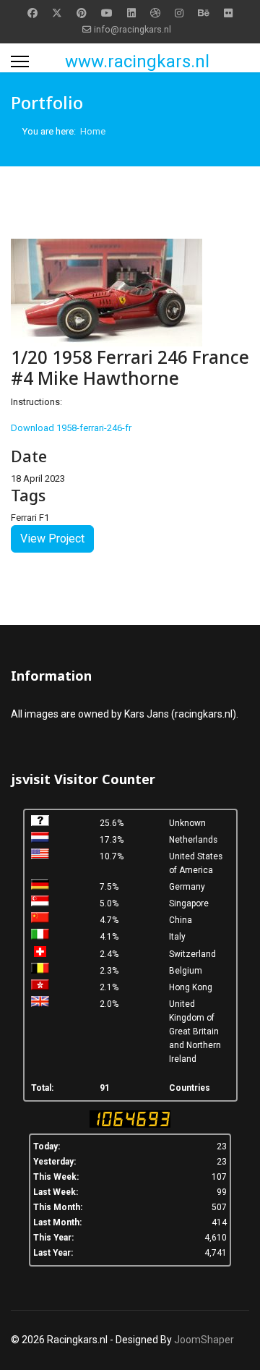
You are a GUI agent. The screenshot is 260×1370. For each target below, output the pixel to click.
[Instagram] (179, 13)
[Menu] (20, 61)
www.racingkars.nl (137, 61)
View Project (52, 538)
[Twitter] (57, 13)
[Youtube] (107, 13)
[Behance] (203, 13)
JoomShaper (204, 1339)
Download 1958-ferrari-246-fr (71, 427)
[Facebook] (32, 13)
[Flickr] (228, 13)
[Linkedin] (131, 13)
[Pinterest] (82, 13)
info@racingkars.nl (132, 29)
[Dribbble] (155, 13)
